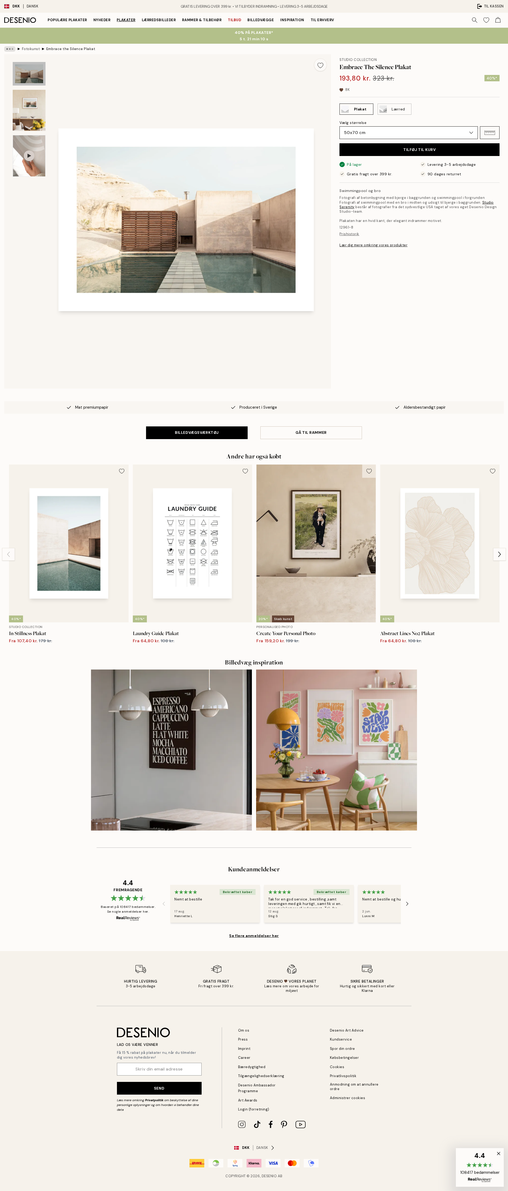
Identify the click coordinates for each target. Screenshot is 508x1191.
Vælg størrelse (352, 122)
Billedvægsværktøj (197, 432)
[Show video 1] (29, 156)
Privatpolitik (154, 1100)
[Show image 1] (29, 74)
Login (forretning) (253, 1109)
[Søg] (474, 20)
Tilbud (234, 20)
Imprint (244, 1048)
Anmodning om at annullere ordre (354, 1086)
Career (244, 1057)
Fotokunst (31, 49)
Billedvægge (260, 20)
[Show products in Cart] (498, 20)
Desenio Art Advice (347, 1030)
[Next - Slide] (499, 554)
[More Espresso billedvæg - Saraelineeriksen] (171, 750)
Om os (244, 1030)
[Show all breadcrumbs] (9, 49)
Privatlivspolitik (343, 1076)
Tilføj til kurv (419, 149)
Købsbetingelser (344, 1057)
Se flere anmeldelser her (254, 935)
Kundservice (341, 1039)
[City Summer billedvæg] (336, 750)
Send (159, 1088)
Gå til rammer (311, 432)
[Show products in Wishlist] (486, 20)
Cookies (337, 1067)
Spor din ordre (342, 1048)
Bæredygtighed (252, 1067)
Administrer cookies (347, 1098)
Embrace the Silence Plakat (71, 49)
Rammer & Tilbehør (201, 20)
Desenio (269, 1176)
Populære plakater (67, 20)
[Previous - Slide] (8, 554)
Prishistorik (349, 234)
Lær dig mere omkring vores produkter (373, 245)
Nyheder (102, 20)
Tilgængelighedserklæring (261, 1076)
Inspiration (292, 20)
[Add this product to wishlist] (320, 65)
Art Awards (247, 1100)
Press (243, 1039)
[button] (490, 132)
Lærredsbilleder (159, 20)
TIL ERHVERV (322, 20)
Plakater (126, 20)
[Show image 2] (29, 110)
